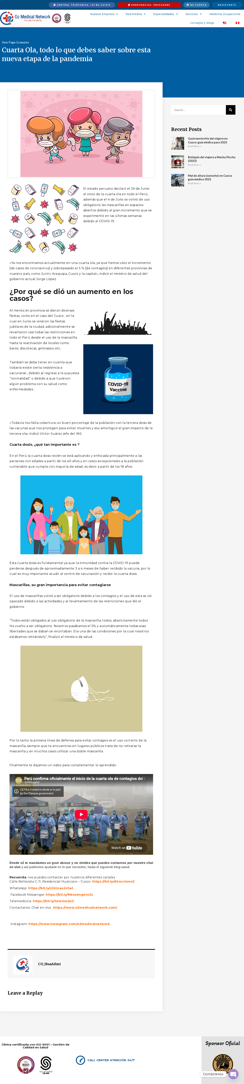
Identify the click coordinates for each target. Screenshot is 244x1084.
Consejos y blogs (202, 23)
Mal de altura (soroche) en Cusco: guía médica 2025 (210, 177)
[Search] (230, 110)
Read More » (194, 146)
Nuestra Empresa (102, 14)
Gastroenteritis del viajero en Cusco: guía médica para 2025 (208, 140)
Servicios (191, 14)
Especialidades (163, 14)
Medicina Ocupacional (224, 14)
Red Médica (134, 14)
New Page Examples (15, 42)
